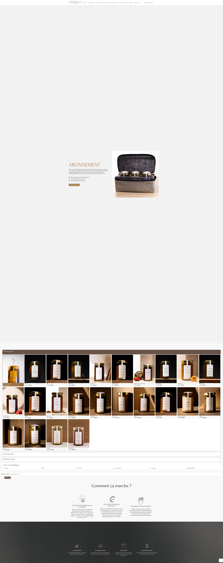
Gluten (6, 468)
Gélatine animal (191, 468)
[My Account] (146, 2)
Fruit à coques (118, 468)
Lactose (80, 468)
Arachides (153, 468)
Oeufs (43, 468)
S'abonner (7, 477)
